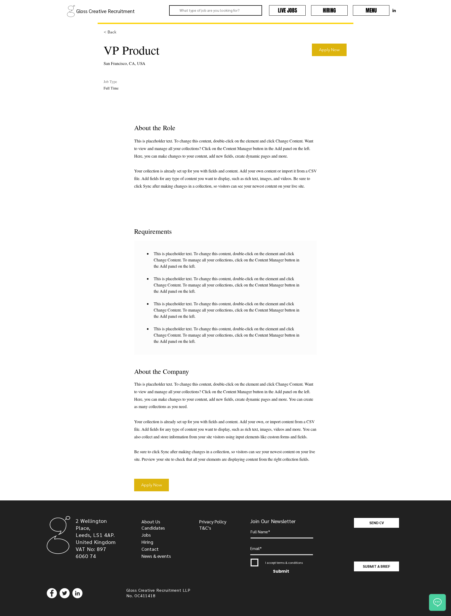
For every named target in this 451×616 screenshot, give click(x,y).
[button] (371, 10)
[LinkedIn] (77, 593)
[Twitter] (65, 593)
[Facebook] (52, 593)
